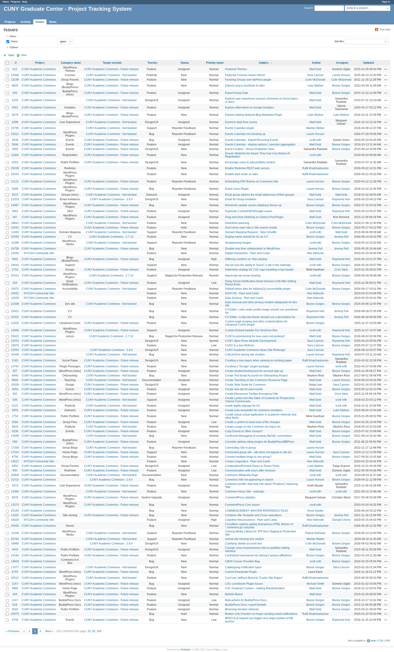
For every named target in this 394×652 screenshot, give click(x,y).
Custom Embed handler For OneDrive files (251, 330)
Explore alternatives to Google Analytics (249, 107)
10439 (15, 384)
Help (24, 1)
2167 (15, 583)
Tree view (384, 29)
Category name (71, 62)
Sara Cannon (315, 75)
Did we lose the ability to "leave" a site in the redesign (258, 265)
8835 (15, 85)
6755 (15, 571)
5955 (15, 410)
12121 (15, 181)
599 (15, 441)
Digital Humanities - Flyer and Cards (247, 253)
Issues (40, 22)
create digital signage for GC (242, 405)
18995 (15, 543)
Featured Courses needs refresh (245, 75)
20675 (15, 613)
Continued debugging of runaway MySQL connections (258, 435)
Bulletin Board (234, 594)
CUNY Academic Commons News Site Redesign (255, 350)
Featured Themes (236, 69)
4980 (15, 588)
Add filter (339, 41)
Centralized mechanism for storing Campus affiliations (258, 555)
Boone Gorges (341, 85)
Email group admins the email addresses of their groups (259, 194)
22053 (15, 350)
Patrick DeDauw (315, 533)
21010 (15, 479)
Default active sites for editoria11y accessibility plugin (258, 288)
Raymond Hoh (341, 199)
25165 (15, 510)
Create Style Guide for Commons (245, 384)
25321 (15, 134)
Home (6, 1)
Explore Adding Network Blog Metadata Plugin (253, 114)
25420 (15, 317)
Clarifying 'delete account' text (243, 543)
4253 (15, 162)
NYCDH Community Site (39, 253)
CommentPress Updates (240, 497)
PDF (387, 640)
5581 (15, 107)
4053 (15, 389)
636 (15, 399)
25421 (15, 311)
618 (15, 604)
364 (15, 594)
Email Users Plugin (237, 188)
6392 (15, 466)
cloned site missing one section (244, 539)
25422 (15, 336)
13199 (15, 79)
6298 (15, 122)
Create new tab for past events (244, 389)
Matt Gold (315, 69)
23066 (15, 75)
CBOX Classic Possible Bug (242, 561)
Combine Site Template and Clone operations (253, 515)
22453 (15, 340)
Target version (112, 62)
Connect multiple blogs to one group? (248, 456)
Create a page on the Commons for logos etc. (253, 426)
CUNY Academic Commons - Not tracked (111, 75)
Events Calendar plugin (239, 128)
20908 (15, 475)
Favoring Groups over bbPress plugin (248, 79)
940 (15, 470)
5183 (15, 360)
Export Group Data (236, 93)
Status (14, 41)
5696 (15, 144)
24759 (15, 248)
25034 (15, 174)
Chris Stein (341, 269)
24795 (15, 128)
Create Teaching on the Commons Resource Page (256, 380)
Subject (264, 62)
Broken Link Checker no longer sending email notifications (261, 613)
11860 (15, 155)
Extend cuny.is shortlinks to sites (245, 85)
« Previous (12, 631)
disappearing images (238, 242)
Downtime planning (237, 223)
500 (15, 93)
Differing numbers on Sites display (246, 259)
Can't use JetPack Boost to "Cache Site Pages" (254, 577)
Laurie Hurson (341, 75)
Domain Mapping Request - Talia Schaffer (251, 232)
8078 (15, 497)
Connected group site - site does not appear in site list (258, 452)
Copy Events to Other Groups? (244, 431)
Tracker (153, 62)
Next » (49, 631)
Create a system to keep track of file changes (252, 422)
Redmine (186, 649)
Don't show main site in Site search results (251, 227)
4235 (15, 100)
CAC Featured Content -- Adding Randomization (255, 588)
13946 (15, 330)
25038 (15, 168)
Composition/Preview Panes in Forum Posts (252, 466)
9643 (15, 426)
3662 (15, 211)
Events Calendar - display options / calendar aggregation (260, 144)
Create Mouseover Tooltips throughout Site (251, 393)
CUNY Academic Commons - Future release (111, 69)
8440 (15, 375)
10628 (15, 298)
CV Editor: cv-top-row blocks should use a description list (260, 317)
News (53, 22)
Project (39, 62)
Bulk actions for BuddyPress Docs (246, 600)
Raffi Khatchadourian (315, 168)
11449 (15, 533)
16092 (15, 227)
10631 (15, 293)
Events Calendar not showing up (245, 134)
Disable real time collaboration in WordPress (252, 248)
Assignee (342, 62)
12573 (15, 504)
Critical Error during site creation (245, 354)
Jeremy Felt (341, 236)
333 (15, 282)
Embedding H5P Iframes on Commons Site (251, 181)
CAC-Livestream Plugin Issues (244, 583)
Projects (15, 1)
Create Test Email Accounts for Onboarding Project (256, 375)
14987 (15, 205)
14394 (15, 491)
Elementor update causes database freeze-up (253, 205)
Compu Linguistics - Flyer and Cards (247, 461)
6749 (15, 619)
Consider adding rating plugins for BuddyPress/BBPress (259, 441)
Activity (26, 22)
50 (93, 631)
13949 (15, 435)
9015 (15, 194)
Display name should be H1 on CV (246, 236)
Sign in (386, 1)
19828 (15, 561)
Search (308, 8)
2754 (15, 269)
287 (15, 371)
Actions (386, 69)
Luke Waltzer (315, 85)
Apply (11, 55)
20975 (15, 288)
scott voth (315, 140)
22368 (15, 303)
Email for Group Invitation (240, 199)
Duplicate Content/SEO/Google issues (248, 211)
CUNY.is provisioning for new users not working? (255, 336)
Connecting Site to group (240, 447)
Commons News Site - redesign (244, 491)
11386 (15, 242)
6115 (15, 405)
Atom (373, 640)
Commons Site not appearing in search (249, 479)
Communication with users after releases (250, 470)
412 (15, 69)
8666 (15, 380)
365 (15, 393)
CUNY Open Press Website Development (250, 340)
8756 (15, 456)
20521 (15, 577)
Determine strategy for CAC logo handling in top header (259, 269)
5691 (15, 259)
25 (89, 631)
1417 (15, 600)
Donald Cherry (341, 519)
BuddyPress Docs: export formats (245, 604)
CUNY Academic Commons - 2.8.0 (111, 199)
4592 (15, 149)
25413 (15, 275)
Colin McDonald (315, 79)
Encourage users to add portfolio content (250, 162)
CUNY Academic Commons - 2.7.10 (111, 236)
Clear (24, 55)
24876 (15, 345)
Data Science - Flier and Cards (244, 298)
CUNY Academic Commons (39, 69)
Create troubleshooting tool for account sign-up (254, 371)
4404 (15, 549)
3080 (15, 422)
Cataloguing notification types (243, 567)
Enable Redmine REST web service (247, 168)
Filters (13, 36)
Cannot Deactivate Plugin (241, 571)
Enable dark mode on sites (241, 174)
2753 (15, 416)
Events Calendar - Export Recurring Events (251, 140)
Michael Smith (315, 583)
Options (14, 47)
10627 (15, 461)
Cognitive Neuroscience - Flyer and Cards (251, 519)
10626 (15, 519)
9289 (15, 188)
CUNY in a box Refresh (239, 345)
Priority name (215, 62)
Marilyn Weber (315, 128)
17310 (15, 452)
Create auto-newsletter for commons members (253, 410)
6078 (15, 114)
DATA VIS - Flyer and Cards (242, 293)
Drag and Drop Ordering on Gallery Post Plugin (254, 217)
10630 (15, 253)
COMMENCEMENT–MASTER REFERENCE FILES (256, 510)
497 (15, 217)
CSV (380, 640)
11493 (15, 232)
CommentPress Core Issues (242, 504)
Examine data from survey (241, 122)
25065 (15, 525)
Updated (368, 62)
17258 (15, 447)
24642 (15, 265)
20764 (15, 539)
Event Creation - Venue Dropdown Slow (249, 149)
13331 (15, 515)
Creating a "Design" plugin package (247, 366)
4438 (15, 140)
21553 (15, 199)
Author (316, 62)
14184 (15, 555)
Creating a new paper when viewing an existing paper (258, 360)
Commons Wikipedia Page (241, 475)
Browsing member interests (242, 609)
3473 (15, 485)
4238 (15, 431)
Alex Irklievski (315, 253)
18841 (15, 223)
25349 (15, 236)
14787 (15, 366)
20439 (15, 354)
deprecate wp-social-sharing (242, 275)
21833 (15, 323)
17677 (15, 567)
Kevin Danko (315, 510)
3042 (15, 609)
